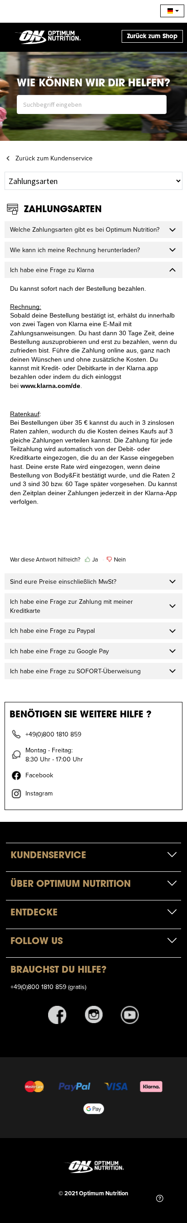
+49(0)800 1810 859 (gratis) (48, 986)
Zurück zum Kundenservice (54, 158)
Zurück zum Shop (152, 36)
